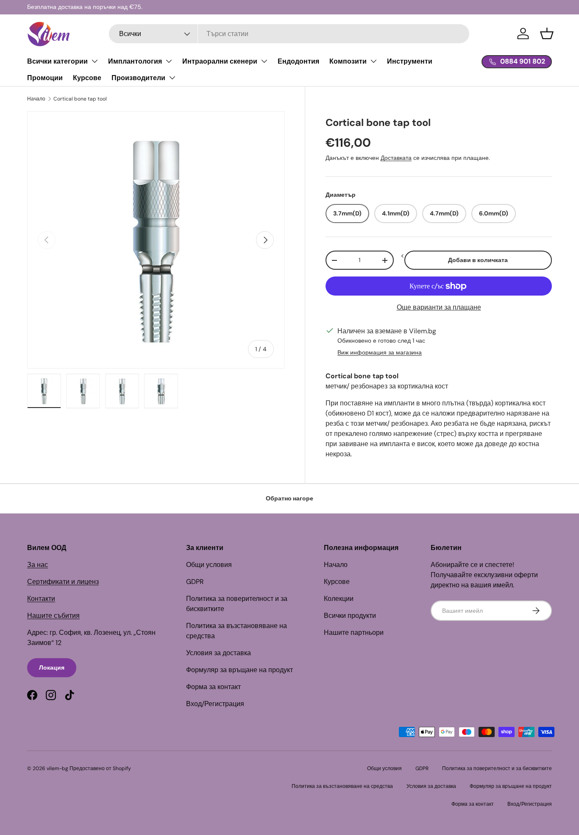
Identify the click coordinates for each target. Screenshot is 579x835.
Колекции (339, 598)
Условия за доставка (218, 652)
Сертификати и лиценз (63, 581)
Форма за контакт (213, 686)
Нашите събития (53, 615)
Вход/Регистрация (215, 703)
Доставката (396, 158)
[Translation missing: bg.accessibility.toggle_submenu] (94, 61)
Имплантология (135, 61)
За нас (37, 564)
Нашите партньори (354, 632)
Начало (36, 98)
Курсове (87, 77)
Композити (348, 61)
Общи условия (209, 564)
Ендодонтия (298, 61)
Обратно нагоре (289, 498)
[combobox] (289, 33)
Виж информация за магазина (379, 352)
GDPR (195, 581)
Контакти (41, 598)
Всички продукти (350, 615)
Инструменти (409, 61)
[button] (546, 33)
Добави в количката (478, 260)
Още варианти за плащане (439, 307)
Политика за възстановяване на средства (342, 786)
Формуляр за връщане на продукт (239, 669)
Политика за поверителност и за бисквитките (497, 768)
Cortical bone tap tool (80, 98)
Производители (138, 77)
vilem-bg (57, 768)
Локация (51, 667)
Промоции (45, 77)
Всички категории (57, 61)
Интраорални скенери (219, 61)
